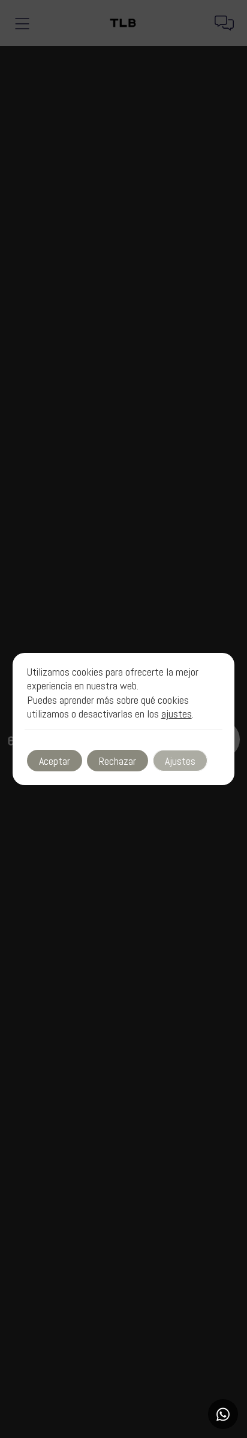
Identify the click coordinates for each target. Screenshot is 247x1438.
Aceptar (54, 761)
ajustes (176, 713)
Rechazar (117, 761)
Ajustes (180, 761)
